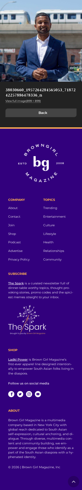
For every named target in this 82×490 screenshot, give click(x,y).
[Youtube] (38, 394)
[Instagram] (29, 394)
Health (48, 242)
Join (11, 225)
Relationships (53, 251)
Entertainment (54, 216)
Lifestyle (49, 234)
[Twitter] (20, 394)
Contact (14, 216)
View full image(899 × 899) (23, 101)
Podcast (14, 242)
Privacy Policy (19, 259)
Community (52, 259)
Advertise (15, 251)
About (13, 208)
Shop (12, 234)
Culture (49, 225)
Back (42, 113)
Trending (50, 208)
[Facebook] (11, 394)
